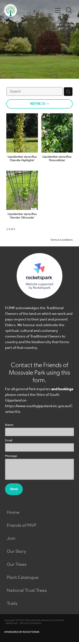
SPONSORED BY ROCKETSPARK (21, 632)
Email (8, 440)
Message (11, 456)
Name (9, 425)
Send (14, 489)
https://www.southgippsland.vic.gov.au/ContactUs (39, 409)
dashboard (12, 623)
